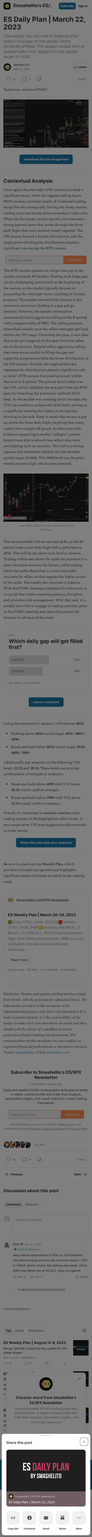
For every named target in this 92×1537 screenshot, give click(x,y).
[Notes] (62, 1518)
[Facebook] (29, 1518)
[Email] (46, 1518)
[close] (84, 1441)
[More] (79, 1518)
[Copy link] (13, 1518)
